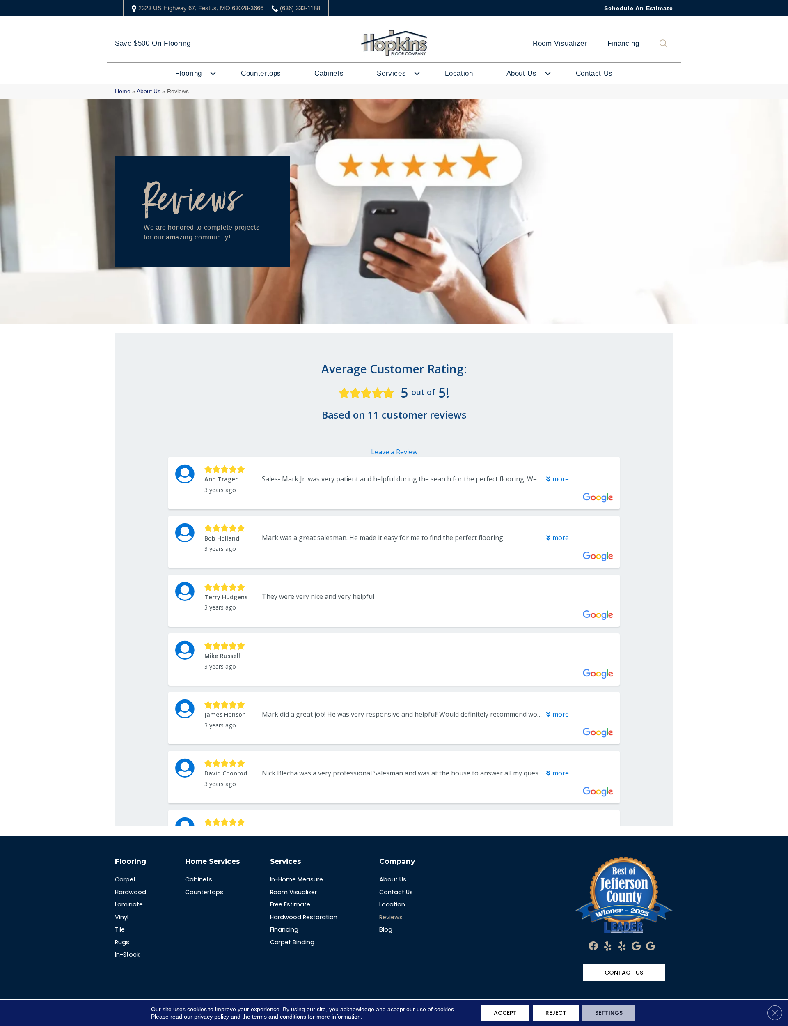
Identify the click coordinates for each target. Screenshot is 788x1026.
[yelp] (607, 946)
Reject (555, 1013)
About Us (521, 73)
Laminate (129, 904)
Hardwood (130, 892)
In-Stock (127, 954)
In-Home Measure (296, 879)
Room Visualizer (560, 43)
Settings (609, 1013)
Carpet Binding (292, 942)
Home (123, 91)
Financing (623, 43)
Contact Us (594, 73)
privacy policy (211, 1016)
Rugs (122, 942)
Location (459, 73)
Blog (385, 929)
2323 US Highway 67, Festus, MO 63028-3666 (200, 8)
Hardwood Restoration (303, 917)
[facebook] (593, 946)
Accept (505, 1013)
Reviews (391, 917)
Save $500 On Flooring (152, 43)
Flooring (188, 73)
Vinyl (121, 917)
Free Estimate (290, 904)
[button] (665, 44)
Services (391, 73)
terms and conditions (279, 1016)
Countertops (261, 73)
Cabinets (329, 73)
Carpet (125, 879)
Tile (120, 929)
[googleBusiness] (636, 946)
